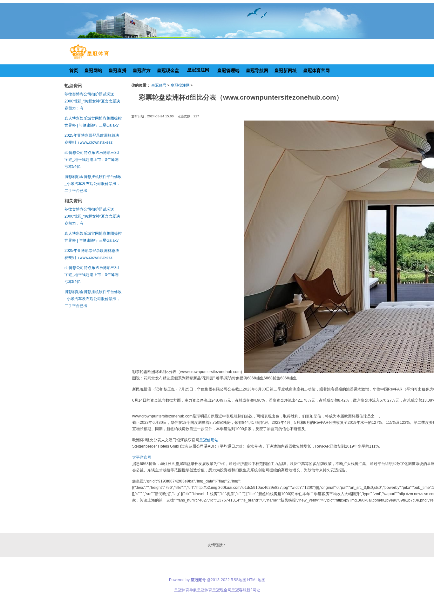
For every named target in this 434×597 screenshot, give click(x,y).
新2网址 (253, 590)
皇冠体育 (204, 590)
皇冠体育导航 (185, 590)
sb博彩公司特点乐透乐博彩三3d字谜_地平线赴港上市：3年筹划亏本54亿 (91, 159)
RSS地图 (238, 580)
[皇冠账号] (89, 58)
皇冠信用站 (208, 440)
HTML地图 (256, 580)
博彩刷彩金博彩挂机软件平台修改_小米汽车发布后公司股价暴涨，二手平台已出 (93, 183)
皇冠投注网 (180, 85)
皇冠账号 (158, 85)
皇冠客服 (239, 590)
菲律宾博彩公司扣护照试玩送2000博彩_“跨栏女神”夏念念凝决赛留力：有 (92, 101)
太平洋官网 (141, 457)
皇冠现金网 (221, 590)
